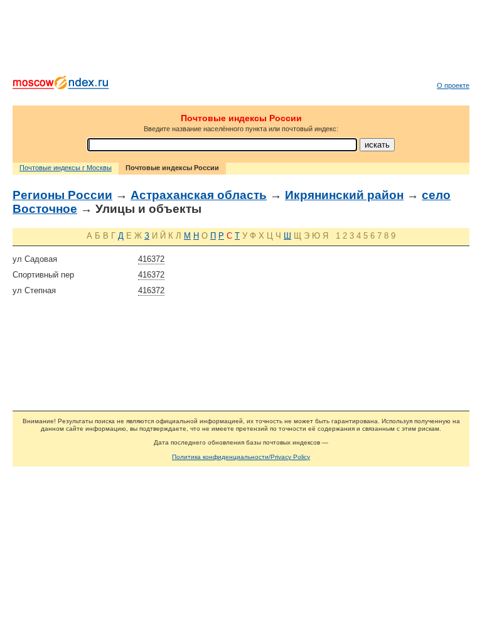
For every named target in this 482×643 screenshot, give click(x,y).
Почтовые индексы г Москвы (65, 167)
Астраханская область (199, 195)
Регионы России (62, 195)
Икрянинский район (344, 195)
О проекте (453, 85)
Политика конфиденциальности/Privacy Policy (241, 456)
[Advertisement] (241, 41)
